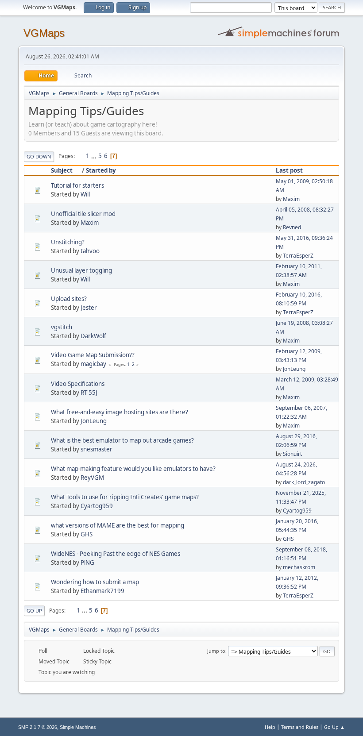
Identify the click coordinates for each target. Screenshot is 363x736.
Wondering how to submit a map (95, 582)
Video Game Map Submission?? (93, 355)
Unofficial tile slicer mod (83, 214)
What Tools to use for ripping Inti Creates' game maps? (125, 497)
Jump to (216, 650)
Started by (101, 170)
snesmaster (96, 449)
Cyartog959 (97, 506)
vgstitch (61, 327)
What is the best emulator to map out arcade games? (122, 440)
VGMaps (44, 33)
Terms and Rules (299, 727)
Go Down (39, 156)
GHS (87, 534)
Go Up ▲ (334, 727)
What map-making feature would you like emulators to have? (133, 469)
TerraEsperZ (298, 255)
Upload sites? (69, 299)
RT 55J (89, 393)
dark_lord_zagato (304, 482)
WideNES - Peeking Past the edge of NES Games (115, 554)
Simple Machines (78, 727)
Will (85, 194)
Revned (292, 227)
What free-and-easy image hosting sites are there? (119, 412)
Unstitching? (68, 242)
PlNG (87, 562)
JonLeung (294, 369)
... (94, 156)
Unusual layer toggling (81, 270)
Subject (62, 170)
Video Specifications (77, 384)
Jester (89, 308)
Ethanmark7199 (102, 591)
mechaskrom (299, 567)
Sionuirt (292, 454)
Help (270, 727)
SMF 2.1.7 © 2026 (37, 727)
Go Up (34, 610)
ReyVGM (92, 478)
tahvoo (90, 251)
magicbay (93, 364)
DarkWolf (93, 336)
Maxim (291, 199)
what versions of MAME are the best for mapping (117, 525)
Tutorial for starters (77, 185)
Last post (289, 170)
